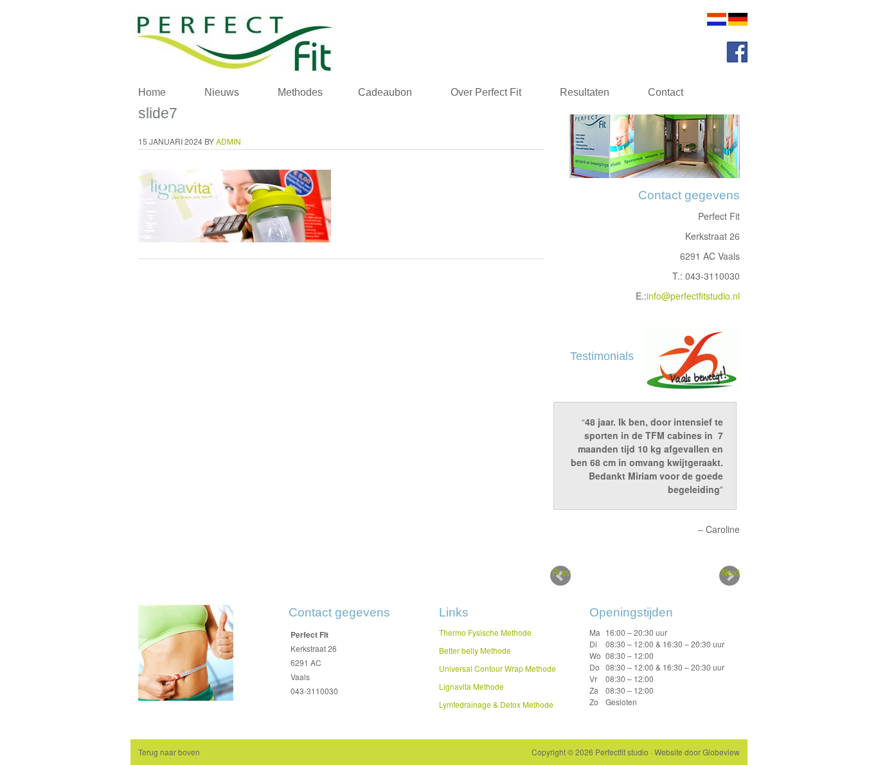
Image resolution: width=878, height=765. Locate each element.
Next (730, 572)
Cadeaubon (385, 92)
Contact (665, 92)
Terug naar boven (169, 751)
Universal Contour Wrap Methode (497, 668)
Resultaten (584, 92)
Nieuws (221, 92)
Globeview (721, 751)
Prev (561, 572)
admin (228, 141)
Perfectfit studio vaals (259, 40)
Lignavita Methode (471, 686)
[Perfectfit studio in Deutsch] (738, 22)
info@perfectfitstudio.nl (693, 295)
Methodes (290, 95)
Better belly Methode (475, 650)
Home (152, 92)
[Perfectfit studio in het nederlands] (716, 22)
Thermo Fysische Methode (485, 632)
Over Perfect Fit (486, 92)
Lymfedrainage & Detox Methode (496, 704)
